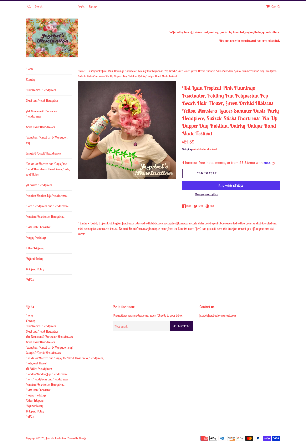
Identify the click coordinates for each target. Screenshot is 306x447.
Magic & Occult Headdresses (43, 153)
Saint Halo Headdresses (40, 127)
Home (29, 69)
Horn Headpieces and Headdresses (47, 206)
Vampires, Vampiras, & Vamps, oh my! (46, 140)
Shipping (187, 149)
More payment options (206, 194)
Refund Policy (34, 258)
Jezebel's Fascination (56, 438)
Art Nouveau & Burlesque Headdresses (41, 114)
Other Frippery (35, 248)
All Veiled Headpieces (39, 185)
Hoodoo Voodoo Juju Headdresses (46, 195)
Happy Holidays (36, 237)
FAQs (30, 279)
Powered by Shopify (76, 438)
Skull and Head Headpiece (42, 100)
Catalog (30, 79)
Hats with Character (38, 227)
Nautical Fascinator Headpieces (45, 216)
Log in (81, 6)
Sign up (92, 6)
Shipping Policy (35, 269)
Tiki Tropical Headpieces (41, 90)
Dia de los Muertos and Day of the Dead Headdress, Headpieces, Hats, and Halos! (48, 169)
